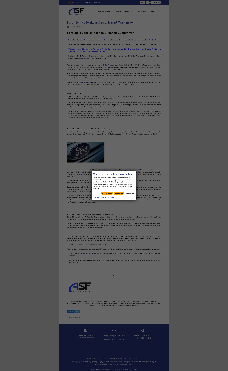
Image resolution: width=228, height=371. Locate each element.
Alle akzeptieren (107, 193)
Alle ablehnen (119, 193)
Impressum (111, 197)
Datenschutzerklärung (100, 197)
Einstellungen (130, 193)
